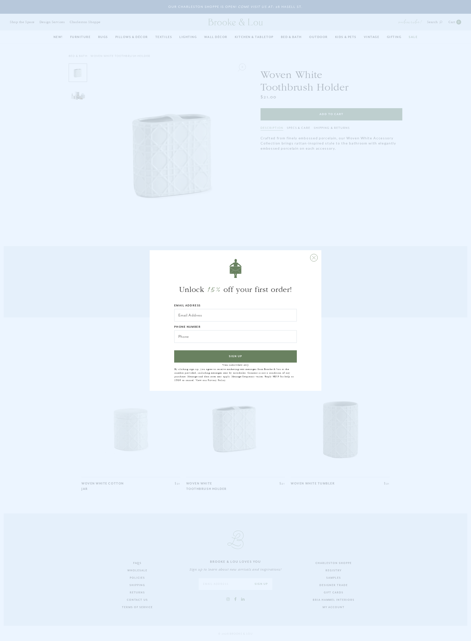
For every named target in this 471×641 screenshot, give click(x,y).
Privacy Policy (216, 380)
